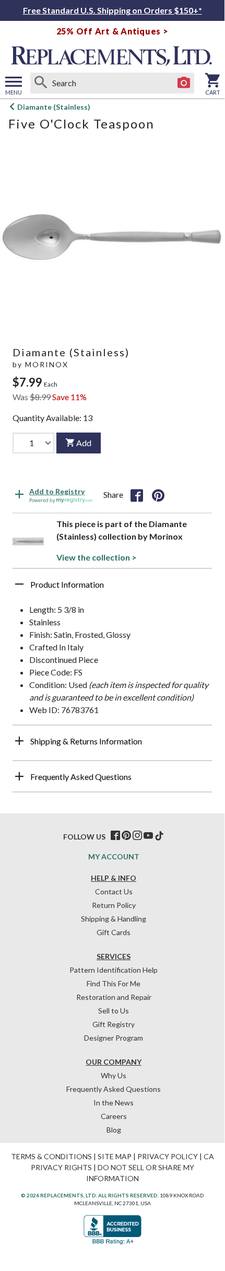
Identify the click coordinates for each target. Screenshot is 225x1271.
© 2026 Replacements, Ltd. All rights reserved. (90, 1195)
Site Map (115, 1156)
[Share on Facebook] (136, 494)
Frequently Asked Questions (113, 1089)
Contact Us (114, 891)
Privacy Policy (167, 1156)
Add (83, 443)
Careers (114, 1116)
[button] (112, 588)
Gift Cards (114, 932)
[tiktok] (159, 836)
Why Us (113, 1075)
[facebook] (115, 836)
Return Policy (114, 905)
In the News (113, 1102)
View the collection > (96, 557)
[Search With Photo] (183, 83)
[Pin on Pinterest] (158, 494)
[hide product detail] (19, 584)
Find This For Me (113, 983)
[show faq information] (19, 776)
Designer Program (113, 1037)
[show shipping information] (19, 741)
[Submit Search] (40, 83)
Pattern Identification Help (113, 969)
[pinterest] (126, 836)
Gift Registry (113, 1024)
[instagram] (137, 836)
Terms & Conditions (51, 1156)
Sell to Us (113, 1010)
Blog (113, 1129)
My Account (113, 856)
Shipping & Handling (113, 918)
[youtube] (148, 836)
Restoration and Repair (113, 997)
